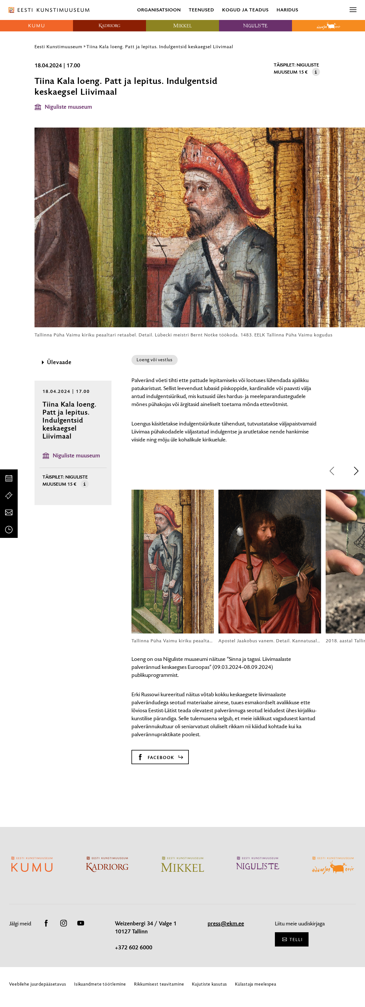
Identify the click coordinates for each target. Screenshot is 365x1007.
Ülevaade (59, 362)
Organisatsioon (159, 10)
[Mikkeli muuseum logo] (182, 25)
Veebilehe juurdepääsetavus (37, 984)
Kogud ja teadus (245, 10)
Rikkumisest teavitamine (159, 984)
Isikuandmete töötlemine (100, 984)
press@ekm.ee (226, 923)
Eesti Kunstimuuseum (58, 46)
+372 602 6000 (133, 947)
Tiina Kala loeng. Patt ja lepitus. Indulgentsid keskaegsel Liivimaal (159, 46)
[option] (172, 567)
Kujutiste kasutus (209, 984)
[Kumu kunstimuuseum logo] (36, 25)
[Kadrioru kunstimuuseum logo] (109, 25)
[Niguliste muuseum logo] (255, 25)
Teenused (201, 10)
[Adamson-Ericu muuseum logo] (328, 25)
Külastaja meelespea (255, 984)
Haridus (287, 10)
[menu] (353, 10)
